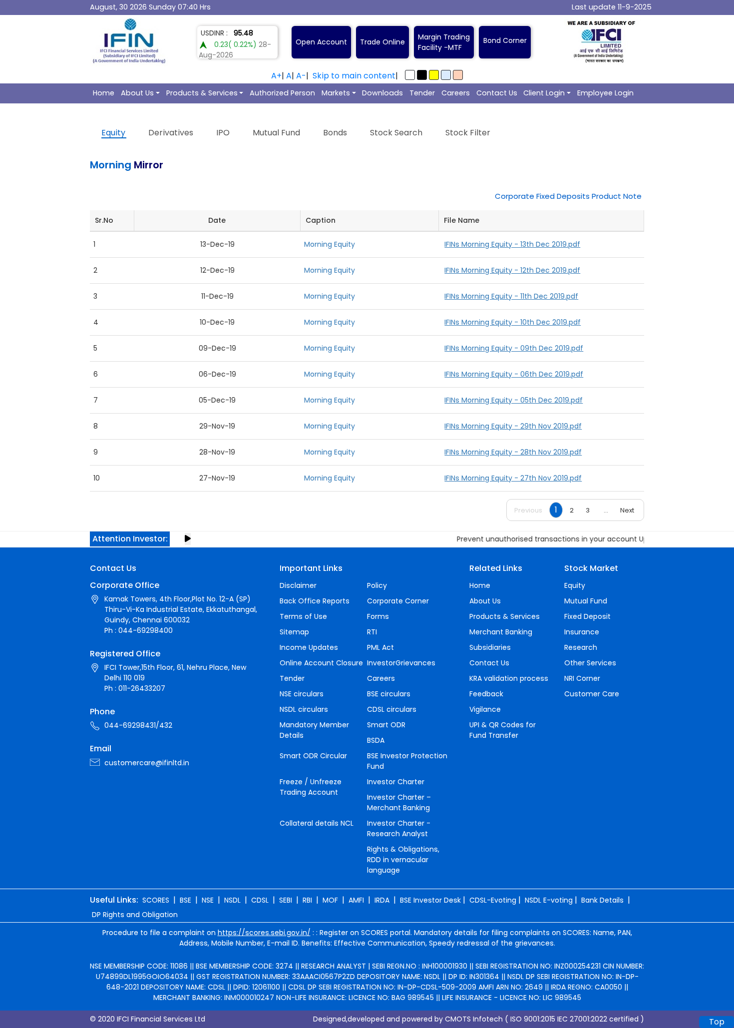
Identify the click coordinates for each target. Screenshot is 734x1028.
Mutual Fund (585, 601)
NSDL (232, 900)
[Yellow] (434, 75)
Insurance (581, 632)
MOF (330, 900)
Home (103, 93)
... (606, 510)
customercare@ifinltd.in (146, 763)
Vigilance (485, 709)
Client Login (544, 93)
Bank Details (602, 900)
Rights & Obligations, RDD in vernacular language (403, 859)
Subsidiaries (490, 647)
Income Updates (309, 647)
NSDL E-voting (549, 900)
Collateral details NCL (317, 823)
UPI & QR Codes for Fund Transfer (502, 730)
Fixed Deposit (587, 616)
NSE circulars (302, 694)
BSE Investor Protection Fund (407, 761)
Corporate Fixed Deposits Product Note (568, 196)
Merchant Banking (500, 632)
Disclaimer (298, 585)
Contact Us (496, 93)
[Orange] (458, 75)
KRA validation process (508, 678)
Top (717, 1022)
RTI (372, 632)
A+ (276, 75)
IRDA (381, 900)
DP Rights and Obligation (135, 915)
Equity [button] (113, 132)
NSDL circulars (304, 709)
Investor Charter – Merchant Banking (399, 802)
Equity (574, 585)
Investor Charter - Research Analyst (398, 828)
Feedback (486, 694)
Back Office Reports (315, 601)
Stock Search (396, 132)
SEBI (285, 900)
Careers (455, 93)
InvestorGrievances (401, 663)
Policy (377, 585)
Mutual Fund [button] (276, 132)
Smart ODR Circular (313, 756)
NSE (208, 900)
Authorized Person (282, 93)
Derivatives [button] (170, 132)
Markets (336, 93)
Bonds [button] (335, 132)
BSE (185, 900)
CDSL (260, 900)
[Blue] (446, 75)
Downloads (382, 93)
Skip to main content (354, 75)
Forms (378, 616)
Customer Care (591, 694)
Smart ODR (386, 725)
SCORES (155, 900)
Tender (422, 93)
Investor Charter (395, 782)
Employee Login (605, 93)
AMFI (356, 900)
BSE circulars (388, 694)
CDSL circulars (391, 709)
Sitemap (294, 632)
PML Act (380, 647)
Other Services (590, 663)
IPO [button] (223, 132)
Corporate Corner (398, 601)
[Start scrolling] (188, 539)
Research (580, 647)
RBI (307, 900)
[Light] (410, 75)
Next (627, 510)
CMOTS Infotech (474, 1019)
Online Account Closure (321, 663)
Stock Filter (467, 132)
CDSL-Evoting (492, 900)
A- (301, 75)
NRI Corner (582, 678)
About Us (137, 93)
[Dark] (422, 75)
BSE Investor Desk (430, 900)
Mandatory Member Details (314, 730)
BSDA (375, 740)
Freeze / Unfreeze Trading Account (311, 787)
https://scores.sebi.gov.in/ (264, 933)
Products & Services (202, 93)
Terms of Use (303, 616)
